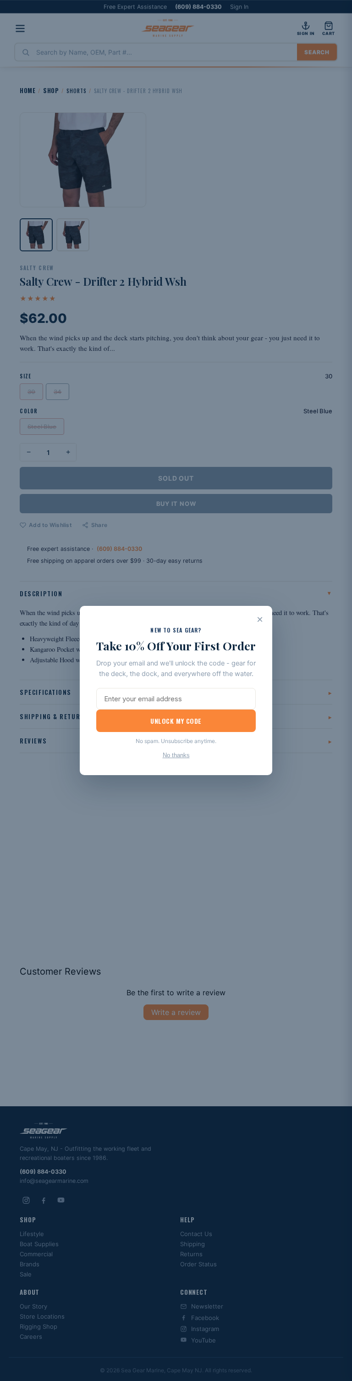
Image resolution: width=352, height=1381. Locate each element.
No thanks (176, 755)
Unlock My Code (176, 721)
